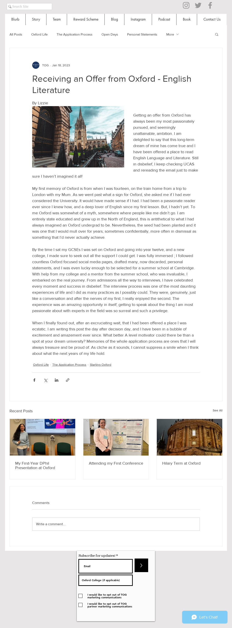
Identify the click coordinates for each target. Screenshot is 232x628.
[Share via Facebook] (34, 380)
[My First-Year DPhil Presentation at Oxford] (42, 437)
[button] (217, 34)
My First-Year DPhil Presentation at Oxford (35, 465)
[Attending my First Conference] (116, 437)
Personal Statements (142, 34)
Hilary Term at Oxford (181, 463)
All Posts (16, 34)
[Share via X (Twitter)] (45, 380)
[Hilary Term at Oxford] (189, 437)
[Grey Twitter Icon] (198, 5)
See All (217, 410)
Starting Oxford (100, 364)
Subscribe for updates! (96, 555)
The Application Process (74, 34)
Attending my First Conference (116, 463)
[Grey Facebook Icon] (210, 5)
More (170, 34)
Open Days (110, 34)
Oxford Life (39, 34)
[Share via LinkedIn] (56, 380)
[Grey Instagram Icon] (186, 5)
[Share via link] (67, 380)
